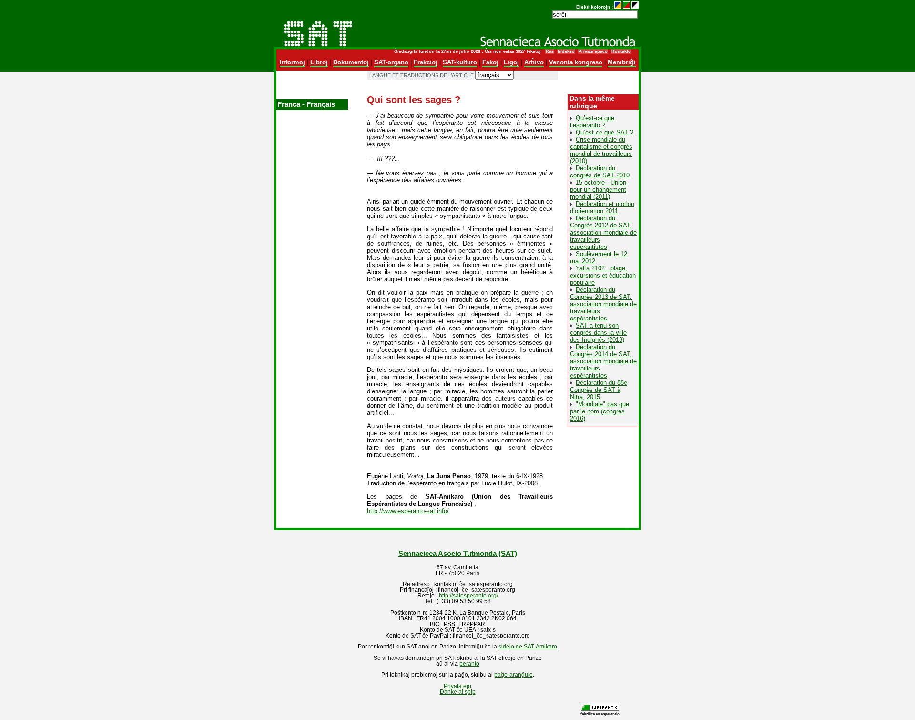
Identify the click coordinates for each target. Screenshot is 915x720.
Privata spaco (593, 51)
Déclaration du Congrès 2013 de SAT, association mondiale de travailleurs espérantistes (603, 304)
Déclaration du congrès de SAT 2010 (600, 172)
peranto (469, 664)
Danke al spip (458, 692)
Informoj (292, 62)
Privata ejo (457, 686)
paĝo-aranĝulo (513, 675)
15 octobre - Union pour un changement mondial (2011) (598, 189)
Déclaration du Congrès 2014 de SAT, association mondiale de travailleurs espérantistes (603, 361)
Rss (550, 51)
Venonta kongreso (575, 62)
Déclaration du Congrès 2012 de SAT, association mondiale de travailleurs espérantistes (603, 232)
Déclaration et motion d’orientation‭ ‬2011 (602, 207)
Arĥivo (534, 62)
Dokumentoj (351, 62)
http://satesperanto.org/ (468, 595)
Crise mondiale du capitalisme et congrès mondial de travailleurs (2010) (601, 150)
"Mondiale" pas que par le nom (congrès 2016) (599, 411)
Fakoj (490, 62)
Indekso (566, 51)
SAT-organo (391, 62)
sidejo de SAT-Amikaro (527, 646)
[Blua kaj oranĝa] (617, 7)
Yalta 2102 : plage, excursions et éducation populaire (603, 275)
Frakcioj (425, 62)
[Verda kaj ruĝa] (626, 7)
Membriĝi (622, 62)
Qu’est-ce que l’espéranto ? (592, 121)
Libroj (319, 62)
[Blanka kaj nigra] (635, 7)
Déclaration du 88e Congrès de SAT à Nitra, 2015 (598, 390)
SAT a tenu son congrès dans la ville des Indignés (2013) (598, 332)
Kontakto (621, 51)
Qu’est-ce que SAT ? (604, 132)
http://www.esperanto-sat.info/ (408, 510)
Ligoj (511, 62)
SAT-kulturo (460, 62)
